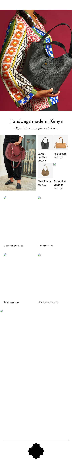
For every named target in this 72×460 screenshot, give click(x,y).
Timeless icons (11, 302)
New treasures (45, 245)
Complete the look (48, 302)
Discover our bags (13, 245)
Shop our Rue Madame (21, 405)
